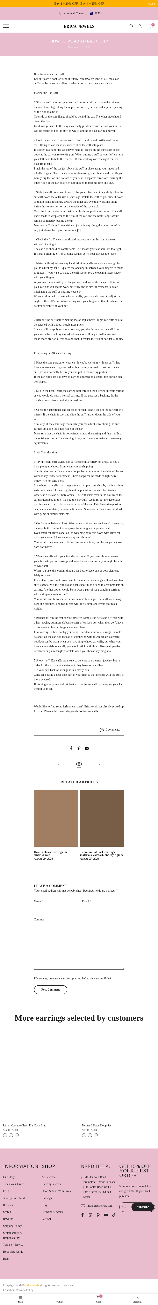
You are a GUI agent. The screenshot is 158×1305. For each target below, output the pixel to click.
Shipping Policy (12, 1225)
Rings (45, 1205)
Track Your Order (13, 1184)
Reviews (8, 1205)
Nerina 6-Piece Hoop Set (96, 1125)
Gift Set (46, 1218)
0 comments (113, 729)
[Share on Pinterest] (79, 748)
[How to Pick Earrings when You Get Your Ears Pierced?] (99, 765)
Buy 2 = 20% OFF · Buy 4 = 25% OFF (79, 3)
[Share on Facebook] (71, 748)
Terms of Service (13, 1244)
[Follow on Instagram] (90, 1214)
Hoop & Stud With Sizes (56, 1191)
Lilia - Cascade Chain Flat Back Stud (24, 1125)
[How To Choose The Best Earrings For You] (58, 765)
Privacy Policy (24, 1290)
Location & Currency (74, 13)
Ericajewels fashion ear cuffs (81, 711)
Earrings (47, 1198)
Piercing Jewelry (51, 1184)
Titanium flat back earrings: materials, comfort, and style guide (101, 854)
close (6, 3)
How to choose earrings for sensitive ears (50, 854)
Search (7, 1211)
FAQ (6, 1191)
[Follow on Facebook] (82, 1214)
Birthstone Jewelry (52, 1211)
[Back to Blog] (79, 765)
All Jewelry (48, 1177)
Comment (41, 919)
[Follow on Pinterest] (98, 1214)
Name (38, 901)
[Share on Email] (87, 748)
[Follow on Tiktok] (114, 1214)
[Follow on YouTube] (106, 1214)
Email (86, 901)
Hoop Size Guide (13, 1251)
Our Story (9, 1177)
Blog (6, 1258)
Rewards (8, 1218)
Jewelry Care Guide (14, 1198)
